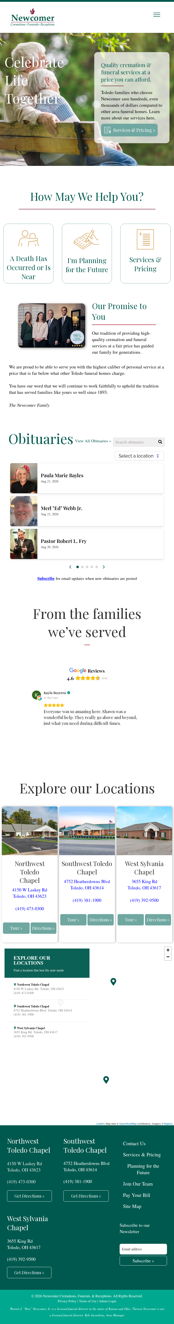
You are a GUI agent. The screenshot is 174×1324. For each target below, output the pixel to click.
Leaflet (100, 1123)
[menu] (157, 15)
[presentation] (70, 567)
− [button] (168, 957)
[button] (77, 567)
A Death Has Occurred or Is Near (29, 267)
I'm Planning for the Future (87, 265)
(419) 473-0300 (29, 908)
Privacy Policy (67, 1301)
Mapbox (168, 1123)
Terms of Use (87, 1301)
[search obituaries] (160, 442)
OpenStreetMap (128, 1123)
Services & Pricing (145, 264)
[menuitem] (143, 1143)
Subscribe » (143, 1261)
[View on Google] (36, 695)
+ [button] (168, 950)
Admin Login (107, 1301)
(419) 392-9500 (144, 900)
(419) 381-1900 (87, 900)
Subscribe (46, 578)
